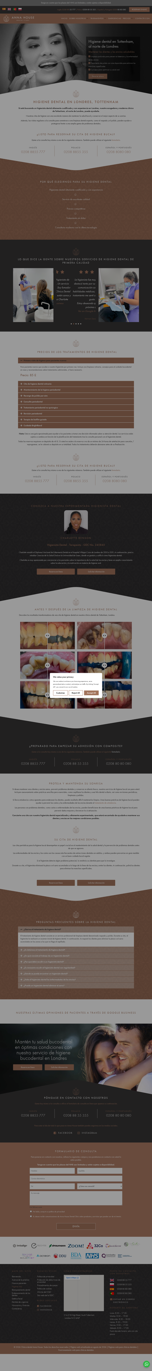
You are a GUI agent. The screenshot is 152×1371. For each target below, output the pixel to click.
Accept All (91, 692)
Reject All (76, 692)
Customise (60, 692)
